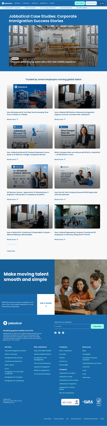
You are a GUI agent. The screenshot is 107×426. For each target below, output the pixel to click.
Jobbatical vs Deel (65, 377)
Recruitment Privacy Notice (91, 418)
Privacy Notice (47, 418)
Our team (62, 354)
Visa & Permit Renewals (42, 363)
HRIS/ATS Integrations (41, 370)
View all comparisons (66, 393)
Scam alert (86, 377)
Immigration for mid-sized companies (14, 373)
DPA (67, 418)
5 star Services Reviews (42, 374)
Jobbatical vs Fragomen (67, 384)
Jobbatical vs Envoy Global (68, 380)
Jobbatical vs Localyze (67, 373)
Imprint (102, 418)
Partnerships (63, 365)
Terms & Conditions (59, 418)
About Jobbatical (65, 351)
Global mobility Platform (42, 354)
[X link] (59, 333)
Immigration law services (13, 358)
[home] (7, 3)
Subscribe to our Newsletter (63, 322)
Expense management (42, 367)
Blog (84, 351)
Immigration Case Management (40, 359)
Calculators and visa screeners (89, 359)
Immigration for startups (13, 377)
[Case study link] (53, 46)
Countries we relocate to (13, 361)
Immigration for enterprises (14, 381)
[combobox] (101, 3)
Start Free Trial (91, 3)
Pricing (52, 3)
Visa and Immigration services (15, 351)
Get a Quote (80, 3)
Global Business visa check (91, 363)
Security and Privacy (76, 418)
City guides (86, 354)
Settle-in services (11, 354)
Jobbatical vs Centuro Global (67, 388)
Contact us (63, 361)
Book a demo (9, 365)
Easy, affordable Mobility (42, 351)
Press (84, 370)
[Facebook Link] (55, 333)
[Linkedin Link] (63, 333)
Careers (62, 358)
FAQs (84, 374)
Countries (85, 367)
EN (102, 3)
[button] (18, 3)
